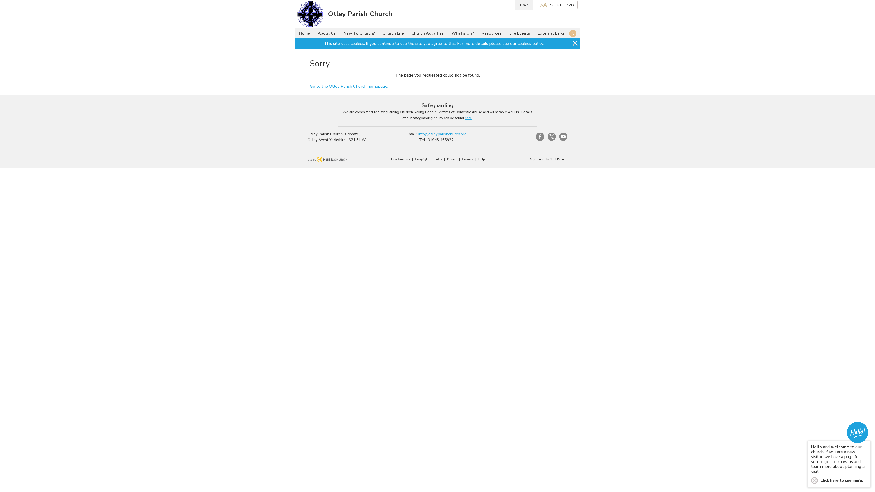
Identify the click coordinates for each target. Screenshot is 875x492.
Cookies (467, 159)
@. (442, 134)
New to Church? (359, 33)
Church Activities (428, 33)
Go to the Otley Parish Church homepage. (349, 86)
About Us (327, 33)
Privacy (452, 159)
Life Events (519, 33)
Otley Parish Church (360, 14)
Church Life (393, 33)
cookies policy (530, 43)
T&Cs (438, 159)
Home (304, 33)
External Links (551, 33)
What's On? (462, 33)
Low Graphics (400, 159)
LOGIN (524, 5)
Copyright (422, 159)
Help (481, 159)
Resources (492, 33)
